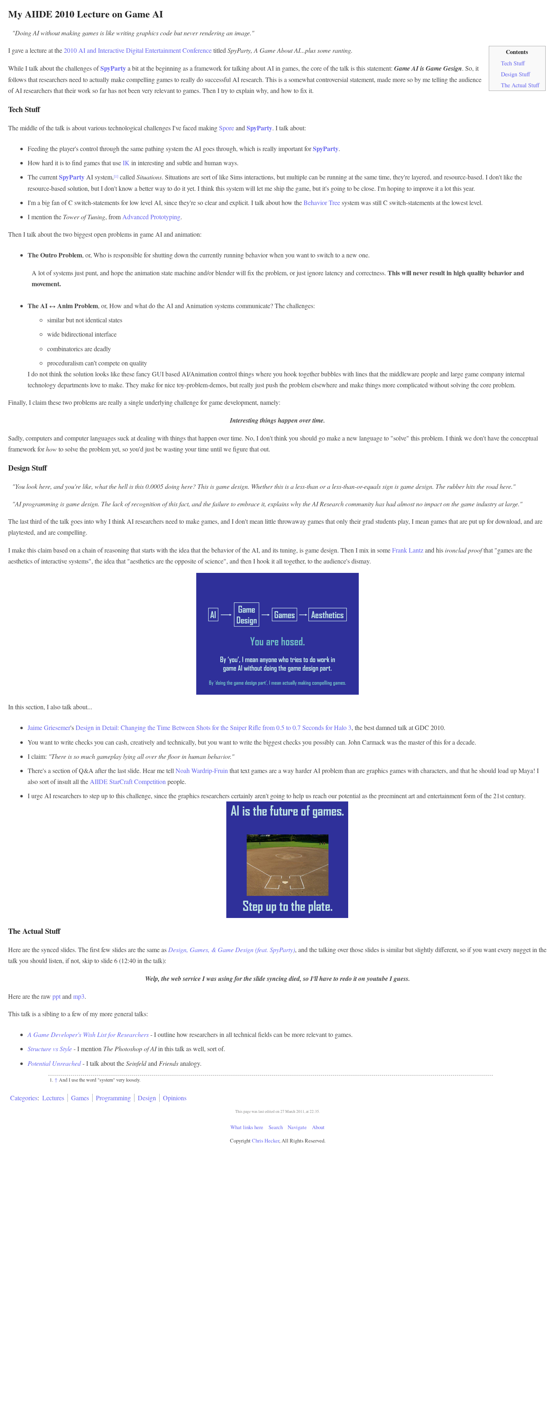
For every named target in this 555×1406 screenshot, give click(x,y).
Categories (23, 1097)
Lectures (53, 1097)
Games (80, 1097)
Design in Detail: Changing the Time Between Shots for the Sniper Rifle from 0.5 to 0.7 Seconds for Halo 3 (213, 727)
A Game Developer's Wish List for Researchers (88, 1034)
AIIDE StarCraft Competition (128, 781)
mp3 (79, 996)
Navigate (297, 1127)
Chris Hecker (265, 1140)
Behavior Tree (322, 202)
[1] (116, 176)
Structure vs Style (50, 1048)
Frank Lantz (407, 550)
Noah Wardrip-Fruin (202, 770)
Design (147, 1097)
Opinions (174, 1097)
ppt (56, 996)
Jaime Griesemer (49, 727)
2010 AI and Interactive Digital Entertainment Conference (138, 50)
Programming (113, 1097)
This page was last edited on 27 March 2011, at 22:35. (277, 1111)
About (318, 1127)
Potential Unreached (54, 1063)
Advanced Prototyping (151, 216)
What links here (246, 1127)
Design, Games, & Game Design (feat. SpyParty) (231, 949)
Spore (226, 127)
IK (126, 162)
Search (276, 1127)
